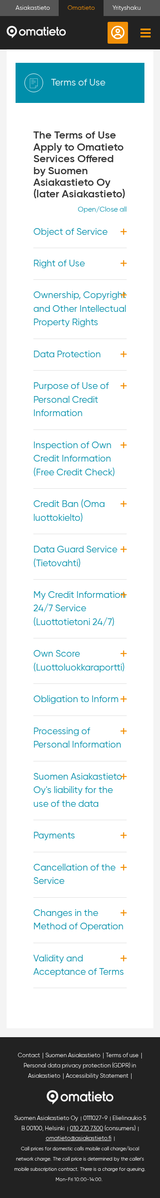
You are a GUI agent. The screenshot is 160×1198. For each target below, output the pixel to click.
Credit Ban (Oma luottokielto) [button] (69, 511)
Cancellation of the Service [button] (74, 874)
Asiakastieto (33, 8)
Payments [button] (54, 836)
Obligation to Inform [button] (76, 699)
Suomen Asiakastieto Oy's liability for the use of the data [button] (77, 790)
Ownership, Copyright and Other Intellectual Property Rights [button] (79, 308)
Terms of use (122, 1056)
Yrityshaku (126, 8)
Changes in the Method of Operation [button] (78, 920)
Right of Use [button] (59, 264)
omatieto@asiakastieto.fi (79, 1138)
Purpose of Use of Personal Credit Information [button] (71, 399)
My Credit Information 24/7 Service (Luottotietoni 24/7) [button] (79, 608)
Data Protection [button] (67, 355)
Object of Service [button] (70, 232)
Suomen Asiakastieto (72, 1056)
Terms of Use (78, 83)
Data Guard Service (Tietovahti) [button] (75, 556)
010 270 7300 (86, 1129)
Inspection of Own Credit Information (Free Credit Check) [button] (74, 459)
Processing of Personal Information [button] (77, 738)
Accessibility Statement (97, 1076)
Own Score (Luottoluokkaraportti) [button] (79, 660)
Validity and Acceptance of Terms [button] (78, 965)
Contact (29, 1056)
